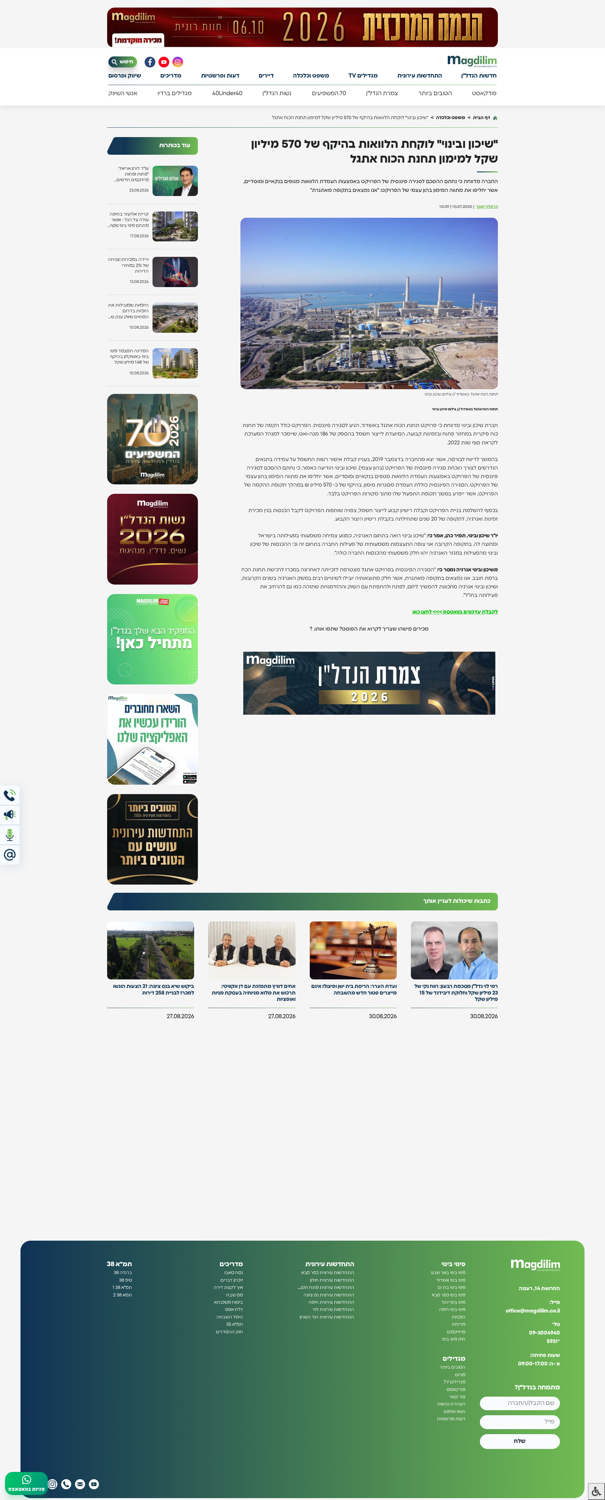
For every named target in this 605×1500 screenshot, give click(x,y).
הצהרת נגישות (451, 1404)
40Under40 (227, 93)
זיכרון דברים (232, 1280)
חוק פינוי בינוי (453, 1339)
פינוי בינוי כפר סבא (448, 1295)
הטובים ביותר (435, 93)
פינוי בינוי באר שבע (448, 1273)
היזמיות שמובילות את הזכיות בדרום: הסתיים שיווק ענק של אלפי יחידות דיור (128, 311)
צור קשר (457, 1397)
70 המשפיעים (329, 93)
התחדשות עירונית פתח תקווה (325, 1287)
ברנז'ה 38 (123, 1273)
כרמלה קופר (487, 207)
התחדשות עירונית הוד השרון (327, 1317)
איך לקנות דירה (228, 1287)
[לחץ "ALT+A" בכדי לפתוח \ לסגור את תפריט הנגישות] (596, 1491)
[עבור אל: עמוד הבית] (472, 61)
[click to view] (302, 27)
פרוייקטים (456, 1332)
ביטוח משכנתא (228, 1302)
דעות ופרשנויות (220, 76)
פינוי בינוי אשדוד (450, 1280)
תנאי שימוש (454, 1412)
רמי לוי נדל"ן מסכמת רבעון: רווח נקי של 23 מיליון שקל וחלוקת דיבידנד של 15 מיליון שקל (456, 993)
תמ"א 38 (119, 1264)
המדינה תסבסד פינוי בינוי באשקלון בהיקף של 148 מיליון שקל (129, 357)
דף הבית (481, 117)
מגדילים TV (363, 76)
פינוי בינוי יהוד (453, 1302)
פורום (460, 1375)
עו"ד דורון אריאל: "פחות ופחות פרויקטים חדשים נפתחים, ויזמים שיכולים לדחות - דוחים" (133, 174)
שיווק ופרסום (124, 76)
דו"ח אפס (234, 1309)
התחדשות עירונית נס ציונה (328, 1295)
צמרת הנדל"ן (382, 93)
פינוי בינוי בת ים (451, 1287)
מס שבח (234, 1295)
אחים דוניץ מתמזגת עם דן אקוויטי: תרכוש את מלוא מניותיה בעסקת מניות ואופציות (254, 993)
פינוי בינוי (453, 1264)
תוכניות (458, 1317)
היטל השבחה (229, 1317)
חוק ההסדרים (229, 1332)
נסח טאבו (233, 1273)
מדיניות (458, 1324)
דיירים (266, 76)
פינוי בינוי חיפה (452, 1309)
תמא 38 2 (122, 1295)
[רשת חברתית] (177, 62)
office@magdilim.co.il (533, 1310)
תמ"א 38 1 (122, 1287)
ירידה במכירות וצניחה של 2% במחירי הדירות (128, 265)
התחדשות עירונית (419, 76)
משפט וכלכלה (311, 76)
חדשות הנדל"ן (479, 76)
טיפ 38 (125, 1280)
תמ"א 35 (234, 1324)
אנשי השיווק (122, 93)
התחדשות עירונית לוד (333, 1309)
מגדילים (454, 1359)
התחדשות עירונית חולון (332, 1280)
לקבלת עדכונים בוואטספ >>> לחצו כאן (455, 611)
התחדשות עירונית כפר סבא (327, 1273)
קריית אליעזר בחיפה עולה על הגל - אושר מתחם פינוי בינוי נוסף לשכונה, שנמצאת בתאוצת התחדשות (129, 220)
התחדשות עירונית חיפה (331, 1302)
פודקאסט (484, 93)
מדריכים (171, 76)
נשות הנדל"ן (276, 93)
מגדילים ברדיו (175, 93)
